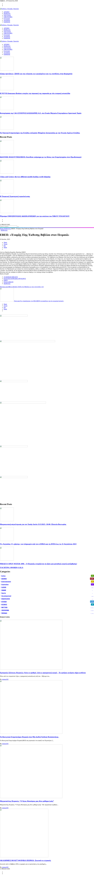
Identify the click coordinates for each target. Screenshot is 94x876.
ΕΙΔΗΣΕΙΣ (7, 54)
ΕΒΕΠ (6, 280)
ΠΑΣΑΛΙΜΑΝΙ (8, 282)
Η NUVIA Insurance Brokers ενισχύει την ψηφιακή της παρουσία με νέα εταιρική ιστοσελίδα (35, 93)
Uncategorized (47, 596)
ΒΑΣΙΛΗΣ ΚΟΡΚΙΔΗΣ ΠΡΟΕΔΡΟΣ (15, 278)
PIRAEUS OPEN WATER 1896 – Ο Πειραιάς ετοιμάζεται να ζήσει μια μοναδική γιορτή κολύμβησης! (38, 564)
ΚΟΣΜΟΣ (47, 604)
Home (2, 228)
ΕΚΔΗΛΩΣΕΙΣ (47, 599)
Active (47, 576)
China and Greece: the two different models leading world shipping (25, 177)
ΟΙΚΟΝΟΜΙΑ (8, 49)
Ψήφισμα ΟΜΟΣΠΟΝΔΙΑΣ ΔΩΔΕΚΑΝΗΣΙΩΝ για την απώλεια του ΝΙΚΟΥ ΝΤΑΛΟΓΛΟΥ (34, 216)
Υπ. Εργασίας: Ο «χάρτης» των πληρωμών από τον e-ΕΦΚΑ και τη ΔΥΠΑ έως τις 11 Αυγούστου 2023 (38, 544)
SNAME (47, 590)
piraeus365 (5, 679)
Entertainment (47, 581)
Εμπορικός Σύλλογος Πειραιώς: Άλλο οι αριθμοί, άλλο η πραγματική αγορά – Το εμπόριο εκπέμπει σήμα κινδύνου (43, 673)
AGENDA (7, 52)
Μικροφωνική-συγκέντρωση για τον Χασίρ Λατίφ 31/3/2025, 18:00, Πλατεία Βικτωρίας (33, 524)
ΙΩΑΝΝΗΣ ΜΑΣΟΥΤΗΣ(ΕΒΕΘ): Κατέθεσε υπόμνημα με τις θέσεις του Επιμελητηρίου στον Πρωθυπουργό (40, 157)
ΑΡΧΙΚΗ (6, 44)
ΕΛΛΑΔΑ (7, 51)
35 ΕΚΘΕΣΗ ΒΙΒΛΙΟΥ (11, 277)
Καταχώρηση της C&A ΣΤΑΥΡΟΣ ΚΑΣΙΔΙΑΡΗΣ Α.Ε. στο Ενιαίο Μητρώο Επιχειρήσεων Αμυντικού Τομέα (40, 113)
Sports (47, 593)
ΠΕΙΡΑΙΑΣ (7, 46)
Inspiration (47, 584)
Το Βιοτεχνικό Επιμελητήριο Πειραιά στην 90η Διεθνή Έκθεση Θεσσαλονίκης (29, 737)
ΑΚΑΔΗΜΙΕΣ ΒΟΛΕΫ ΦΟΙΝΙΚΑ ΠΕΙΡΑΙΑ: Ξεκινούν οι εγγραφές (25, 860)
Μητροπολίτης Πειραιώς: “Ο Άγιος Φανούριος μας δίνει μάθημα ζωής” (27, 801)
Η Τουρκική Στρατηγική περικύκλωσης (15, 196)
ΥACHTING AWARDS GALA (11, 568)
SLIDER (47, 587)
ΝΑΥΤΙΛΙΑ (7, 48)
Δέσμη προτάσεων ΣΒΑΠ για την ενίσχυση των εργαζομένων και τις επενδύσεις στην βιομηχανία (36, 74)
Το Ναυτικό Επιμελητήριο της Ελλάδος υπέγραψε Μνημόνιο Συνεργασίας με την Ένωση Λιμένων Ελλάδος (40, 133)
